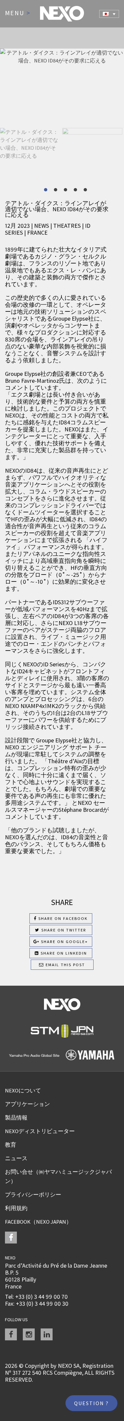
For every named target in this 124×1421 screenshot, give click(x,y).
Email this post (64, 964)
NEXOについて (23, 1090)
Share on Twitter (63, 930)
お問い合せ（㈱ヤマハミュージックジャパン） (58, 1176)
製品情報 (16, 1117)
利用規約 (16, 1208)
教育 (10, 1144)
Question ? (91, 1403)
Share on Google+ (63, 941)
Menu (17, 13)
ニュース (16, 1158)
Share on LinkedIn (63, 953)
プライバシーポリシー (33, 1194)
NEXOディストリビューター (40, 1131)
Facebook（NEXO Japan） (38, 1221)
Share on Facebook (62, 918)
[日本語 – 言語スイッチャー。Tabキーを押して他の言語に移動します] (109, 14)
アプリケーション (27, 1104)
